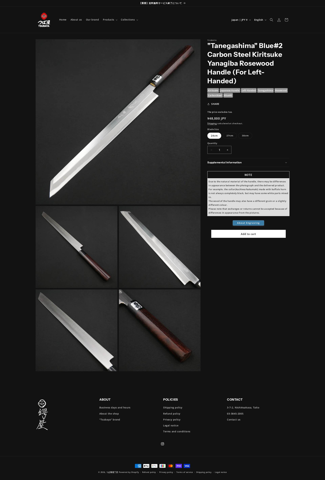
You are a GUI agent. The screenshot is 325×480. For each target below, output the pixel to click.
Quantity (212, 143)
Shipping (212, 123)
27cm (231, 136)
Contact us (234, 419)
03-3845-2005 (235, 413)
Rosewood (281, 90)
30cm (247, 136)
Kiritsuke (213, 90)
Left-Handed (249, 90)
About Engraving (248, 222)
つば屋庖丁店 (112, 472)
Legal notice (170, 425)
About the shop (109, 413)
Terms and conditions (176, 431)
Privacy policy (171, 419)
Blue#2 (228, 95)
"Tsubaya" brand (109, 419)
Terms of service (184, 472)
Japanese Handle (230, 90)
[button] (110, 19)
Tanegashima (265, 90)
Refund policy (171, 413)
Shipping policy (172, 407)
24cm (214, 135)
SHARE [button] (215, 103)
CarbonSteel (215, 95)
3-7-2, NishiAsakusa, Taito (243, 407)
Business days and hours (115, 407)
